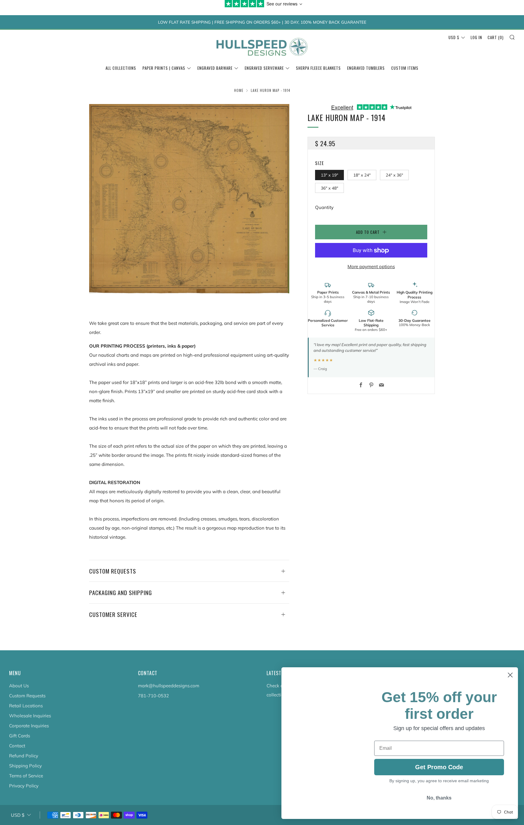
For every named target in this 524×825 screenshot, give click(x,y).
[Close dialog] (510, 675)
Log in (476, 37)
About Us (19, 686)
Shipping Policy (25, 766)
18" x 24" (362, 175)
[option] (189, 198)
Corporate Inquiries (29, 726)
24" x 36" (394, 175)
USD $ (453, 37)
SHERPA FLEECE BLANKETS (318, 68)
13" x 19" (329, 175)
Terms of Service (26, 776)
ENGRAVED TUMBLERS (366, 68)
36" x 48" (329, 187)
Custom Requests (27, 696)
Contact (17, 746)
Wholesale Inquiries (30, 716)
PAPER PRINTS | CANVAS (164, 68)
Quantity (324, 207)
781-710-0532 (153, 696)
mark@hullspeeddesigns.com (168, 686)
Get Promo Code (439, 772)
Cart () (496, 37)
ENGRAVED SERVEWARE (264, 68)
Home (239, 90)
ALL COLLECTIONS (121, 68)
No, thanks (439, 804)
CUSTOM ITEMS (404, 68)
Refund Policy (23, 756)
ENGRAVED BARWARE (215, 68)
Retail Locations (26, 706)
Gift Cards (19, 736)
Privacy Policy (24, 786)
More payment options (371, 267)
